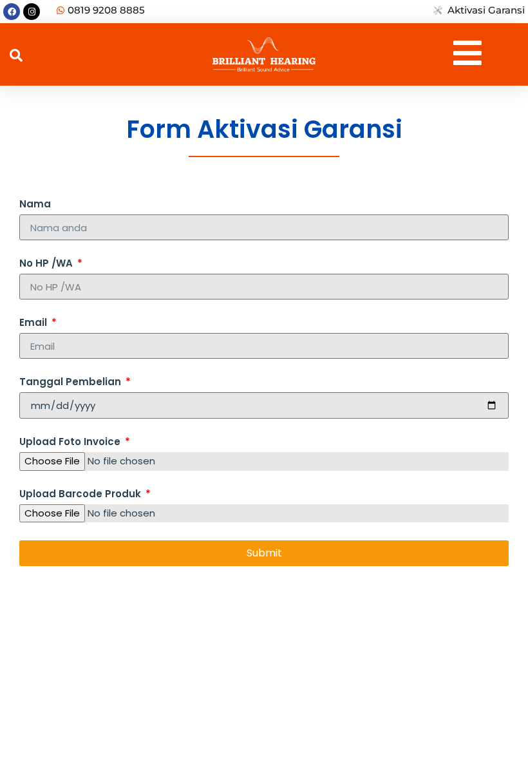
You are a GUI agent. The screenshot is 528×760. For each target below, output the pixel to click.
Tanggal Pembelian (71, 382)
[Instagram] (31, 11)
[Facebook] (11, 11)
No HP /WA (47, 264)
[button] (16, 55)
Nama (35, 205)
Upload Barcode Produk (81, 494)
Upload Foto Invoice (71, 442)
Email (34, 323)
